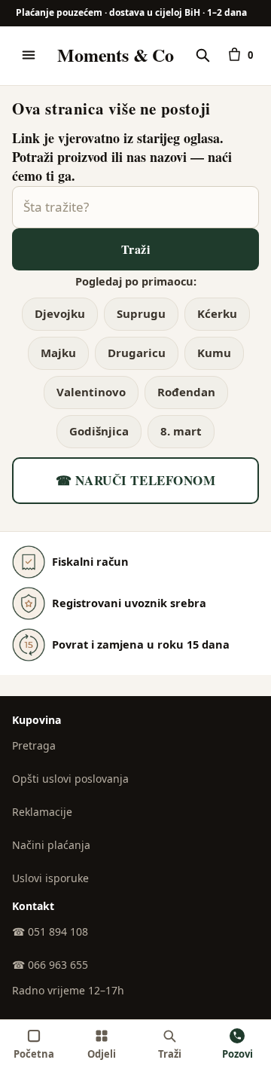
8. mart (181, 430)
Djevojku (60, 313)
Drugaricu (137, 352)
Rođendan (186, 391)
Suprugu (141, 313)
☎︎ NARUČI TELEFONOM (135, 480)
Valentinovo (91, 391)
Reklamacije (42, 812)
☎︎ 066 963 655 (50, 964)
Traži (135, 249)
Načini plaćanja (51, 845)
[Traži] (202, 55)
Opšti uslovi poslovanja (70, 778)
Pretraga (34, 745)
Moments (115, 55)
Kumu (214, 352)
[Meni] (28, 55)
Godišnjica (99, 430)
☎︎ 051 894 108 (50, 931)
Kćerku (217, 313)
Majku (58, 352)
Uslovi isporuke (50, 878)
